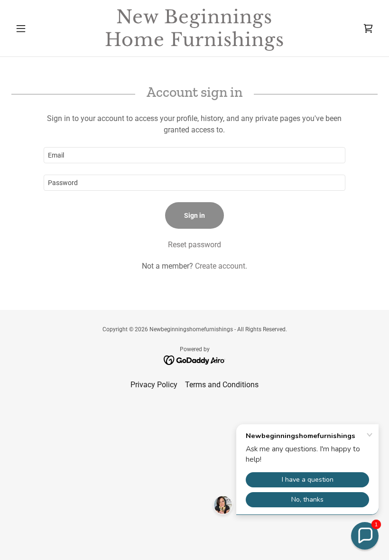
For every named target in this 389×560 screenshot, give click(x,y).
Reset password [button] (194, 244)
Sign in (194, 215)
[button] (38, 28)
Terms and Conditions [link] (222, 384)
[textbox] (194, 155)
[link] (194, 43)
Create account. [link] (221, 266)
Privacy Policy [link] (153, 384)
